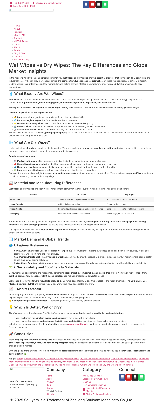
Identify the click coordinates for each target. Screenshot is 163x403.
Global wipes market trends (124, 358)
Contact (18, 38)
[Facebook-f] (86, 4)
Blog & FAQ (19, 35)
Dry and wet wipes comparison (95, 358)
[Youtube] (92, 4)
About (17, 29)
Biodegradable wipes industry (31, 358)
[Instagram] (99, 4)
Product (18, 32)
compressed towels (78, 324)
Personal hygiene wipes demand (45, 361)
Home (17, 25)
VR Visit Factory (22, 41)
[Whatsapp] (105, 4)
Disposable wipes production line (62, 358)
